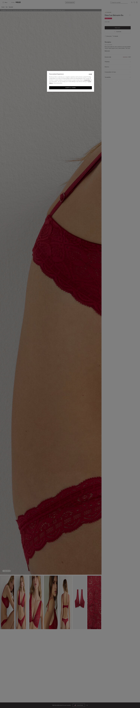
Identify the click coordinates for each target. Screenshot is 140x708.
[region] (70, 81)
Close (90, 74)
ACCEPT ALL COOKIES (70, 87)
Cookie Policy (87, 80)
